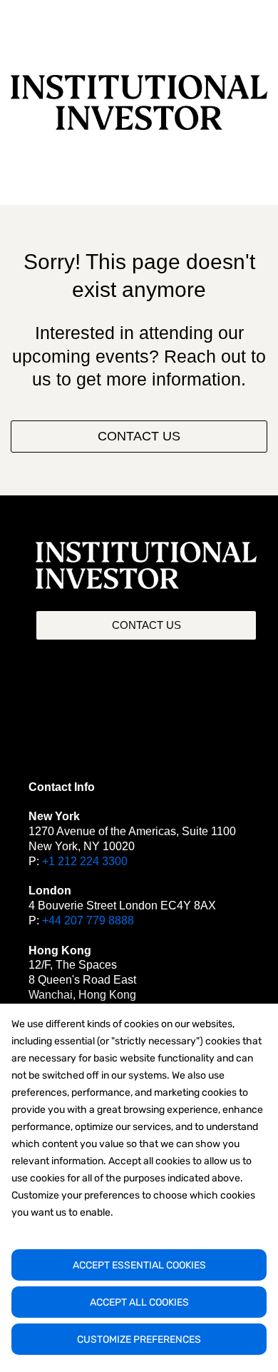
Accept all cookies (139, 1302)
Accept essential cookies (139, 1265)
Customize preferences (139, 1339)
